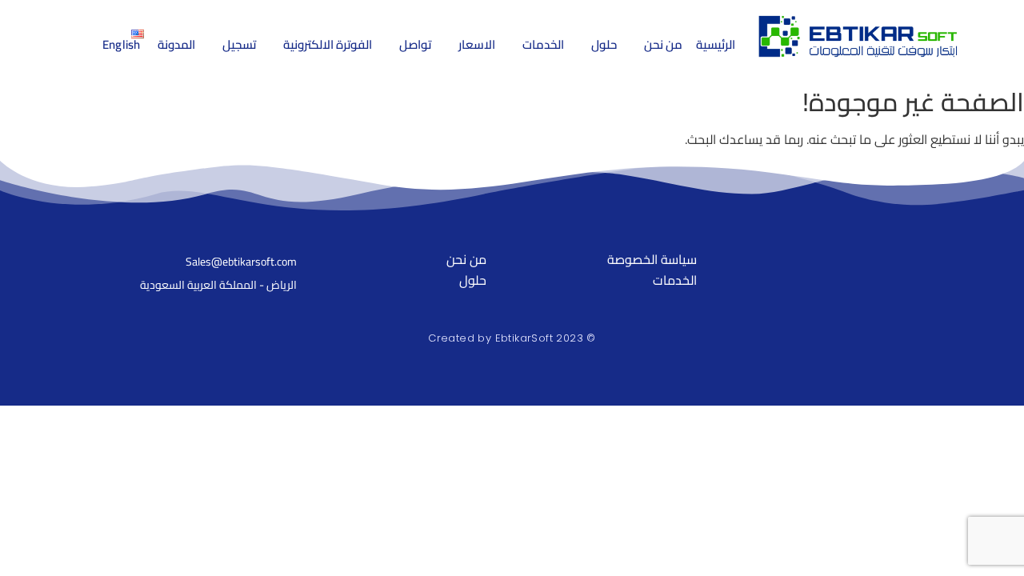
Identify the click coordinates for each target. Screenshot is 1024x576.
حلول (472, 280)
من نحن (466, 259)
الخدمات (675, 280)
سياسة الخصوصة (651, 259)
